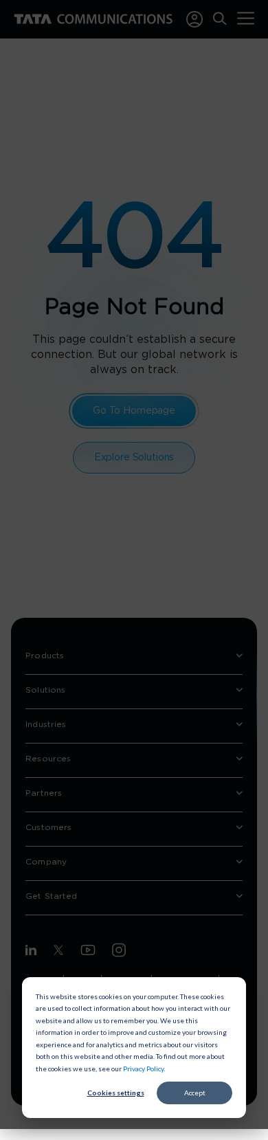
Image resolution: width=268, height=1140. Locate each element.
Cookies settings (115, 1092)
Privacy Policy (143, 1068)
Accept (194, 1092)
